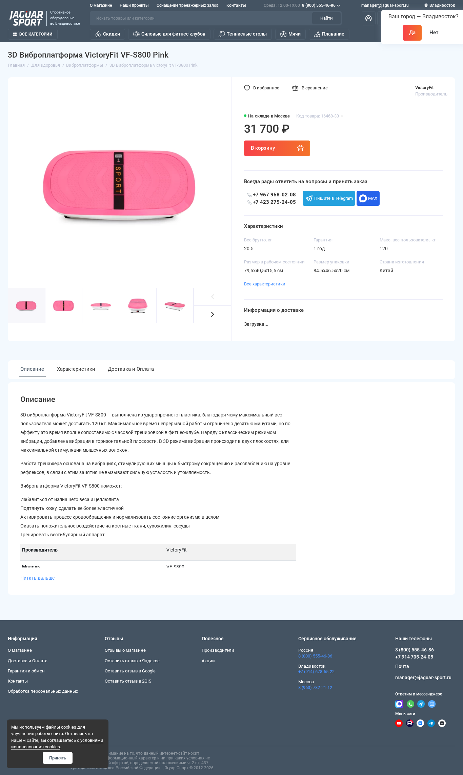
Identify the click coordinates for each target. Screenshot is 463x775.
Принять (57, 757)
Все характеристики (264, 283)
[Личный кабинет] (369, 18)
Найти (326, 18)
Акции (208, 660)
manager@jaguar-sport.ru (385, 5)
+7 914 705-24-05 (414, 657)
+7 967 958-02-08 (273, 195)
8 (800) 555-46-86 (300, 5)
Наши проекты (134, 5)
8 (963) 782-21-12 (315, 687)
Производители (218, 650)
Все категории (35, 34)
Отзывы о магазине (125, 650)
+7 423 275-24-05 (273, 202)
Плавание (333, 34)
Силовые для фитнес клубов (173, 34)
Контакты (236, 5)
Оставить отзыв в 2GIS (128, 681)
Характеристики (76, 369)
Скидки (111, 34)
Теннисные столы (247, 34)
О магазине (101, 5)
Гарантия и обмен (26, 670)
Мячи (294, 34)
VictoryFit (424, 87)
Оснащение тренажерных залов (188, 5)
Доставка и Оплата (131, 369)
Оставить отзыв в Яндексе (132, 660)
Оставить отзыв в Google (130, 670)
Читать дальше (37, 578)
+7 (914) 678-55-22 (316, 671)
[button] (213, 314)
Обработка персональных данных (43, 691)
